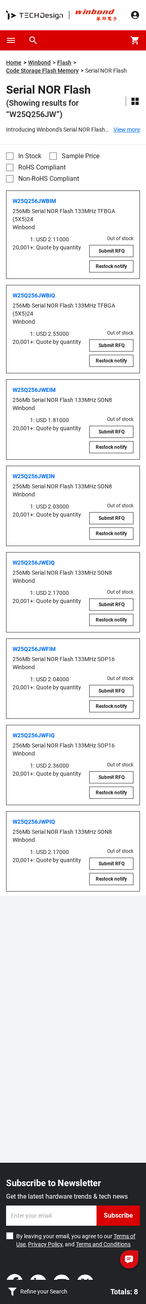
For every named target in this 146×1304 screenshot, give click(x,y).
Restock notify (111, 266)
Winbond (39, 62)
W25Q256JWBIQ (34, 295)
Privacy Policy (45, 1244)
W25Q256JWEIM (34, 390)
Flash (64, 62)
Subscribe (118, 1215)
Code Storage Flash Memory (42, 70)
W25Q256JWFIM (34, 649)
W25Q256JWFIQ (34, 735)
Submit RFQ (112, 251)
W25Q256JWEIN (34, 476)
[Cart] (135, 40)
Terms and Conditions (103, 1244)
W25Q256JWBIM (34, 201)
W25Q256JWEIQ (34, 562)
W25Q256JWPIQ (34, 821)
